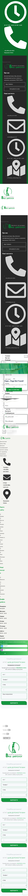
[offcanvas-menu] (1, 214)
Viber (4, 649)
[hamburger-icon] (26, 356)
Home (2, 369)
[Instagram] (5, 653)
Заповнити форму (11, 424)
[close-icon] (3, 56)
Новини (7, 393)
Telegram (5, 646)
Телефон (5, 730)
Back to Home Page (14, 389)
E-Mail (4, 734)
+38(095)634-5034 (21, 667)
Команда (7, 360)
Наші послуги (2, 570)
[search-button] (16, 362)
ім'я (3, 726)
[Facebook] (3, 653)
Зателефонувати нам (11, 430)
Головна (7, 356)
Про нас (7, 358)
